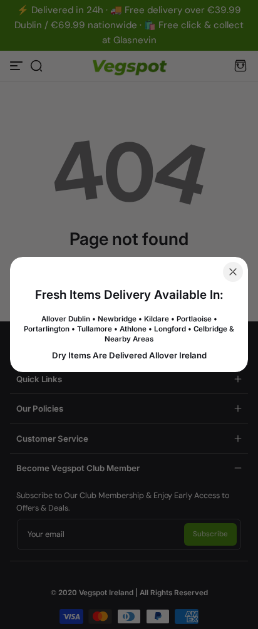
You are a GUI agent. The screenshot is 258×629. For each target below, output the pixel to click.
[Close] (233, 272)
